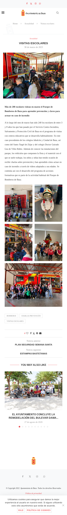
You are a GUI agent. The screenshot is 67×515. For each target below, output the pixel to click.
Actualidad (29, 23)
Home (15, 23)
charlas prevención (31, 316)
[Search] (57, 12)
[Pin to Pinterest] (37, 333)
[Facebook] (26, 3)
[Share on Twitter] (34, 333)
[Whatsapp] (40, 3)
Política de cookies (39, 510)
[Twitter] (31, 3)
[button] (7, 399)
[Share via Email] (40, 333)
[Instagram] (35, 3)
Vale (21, 510)
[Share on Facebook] (30, 333)
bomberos (11, 316)
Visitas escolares (15, 321)
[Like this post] (27, 333)
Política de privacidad (33, 493)
